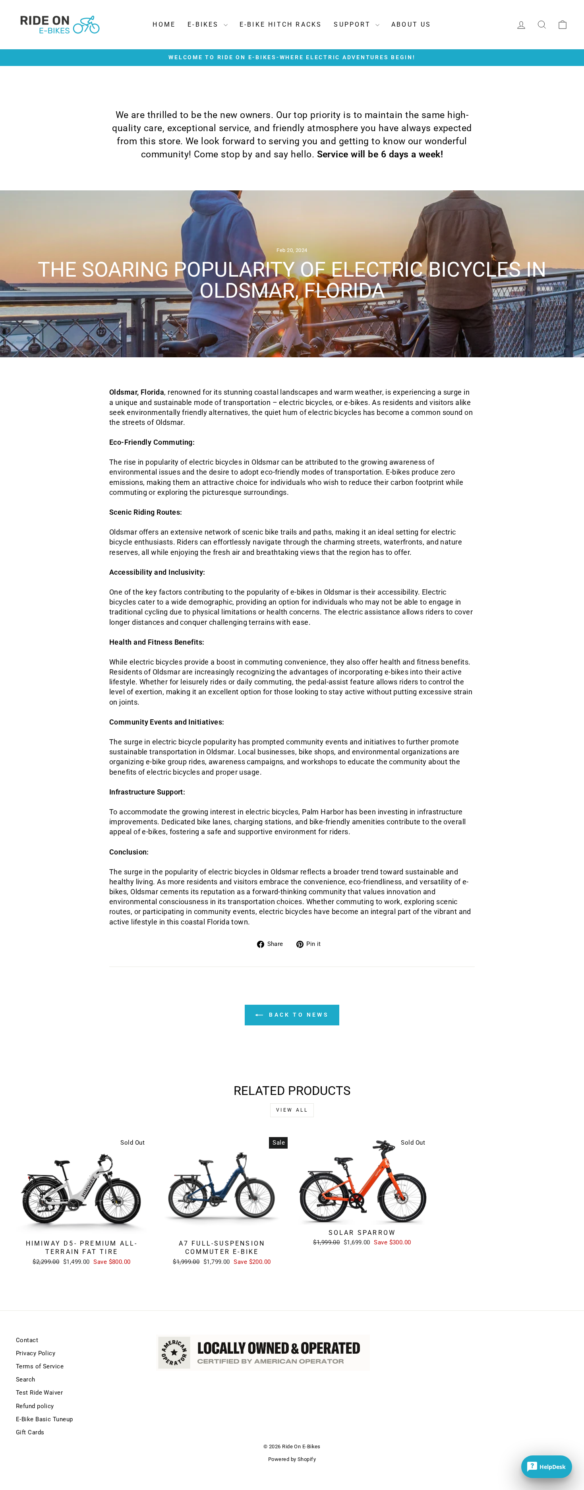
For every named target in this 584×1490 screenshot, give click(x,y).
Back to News (297, 1014)
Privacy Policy (35, 1353)
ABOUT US (411, 24)
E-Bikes (205, 24)
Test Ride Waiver (39, 1392)
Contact (27, 1340)
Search (25, 1379)
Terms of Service (40, 1366)
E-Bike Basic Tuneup (44, 1419)
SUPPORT (353, 24)
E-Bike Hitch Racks (281, 24)
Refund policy (35, 1406)
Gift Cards (30, 1432)
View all (292, 1110)
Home (164, 24)
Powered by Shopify (292, 1459)
